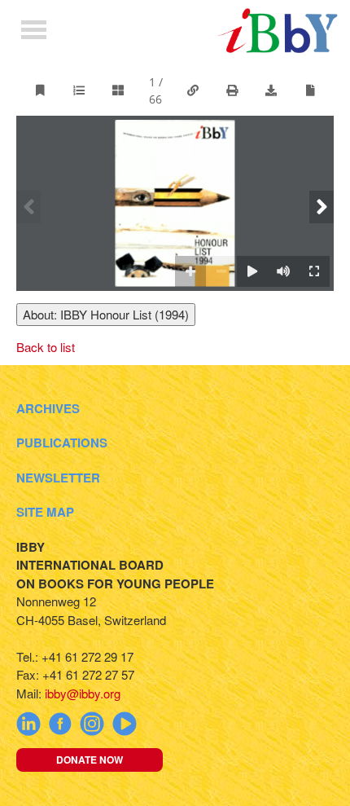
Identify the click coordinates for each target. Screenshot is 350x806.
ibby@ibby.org (82, 693)
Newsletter (58, 478)
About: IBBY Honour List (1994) (106, 314)
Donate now (89, 759)
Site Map (45, 512)
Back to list (45, 346)
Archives (48, 408)
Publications (61, 442)
